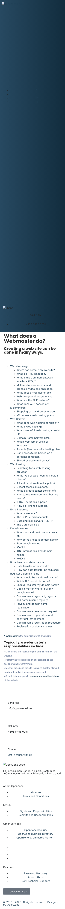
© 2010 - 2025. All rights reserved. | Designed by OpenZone (31, 903)
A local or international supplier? (36, 483)
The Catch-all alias (28, 524)
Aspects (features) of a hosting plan (38, 449)
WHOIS (21, 558)
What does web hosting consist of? (38, 422)
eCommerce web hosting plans (35, 415)
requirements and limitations (44, 676)
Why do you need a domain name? (37, 539)
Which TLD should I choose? (33, 581)
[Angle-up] (5, 765)
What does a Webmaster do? (34, 392)
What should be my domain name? (37, 577)
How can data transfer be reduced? (38, 569)
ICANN (21, 547)
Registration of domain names (34, 626)
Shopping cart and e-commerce (36, 411)
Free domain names (28, 543)
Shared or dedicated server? (33, 460)
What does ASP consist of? (33, 403)
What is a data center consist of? (36, 490)
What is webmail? (27, 513)
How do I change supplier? (32, 505)
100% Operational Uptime (32, 502)
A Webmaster (11, 636)
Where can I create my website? (36, 370)
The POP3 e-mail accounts (32, 517)
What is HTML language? (31, 373)
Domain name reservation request (37, 611)
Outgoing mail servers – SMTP (35, 520)
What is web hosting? (29, 426)
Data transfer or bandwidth (33, 566)
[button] (5, 359)
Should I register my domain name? (38, 584)
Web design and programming (35, 396)
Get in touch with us (20, 754)
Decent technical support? (32, 486)
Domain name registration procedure (39, 622)
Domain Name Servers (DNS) (34, 437)
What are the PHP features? (33, 400)
